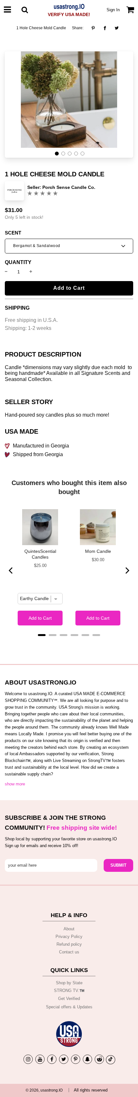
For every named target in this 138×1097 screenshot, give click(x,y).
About (69, 928)
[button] (57, 153)
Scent (13, 232)
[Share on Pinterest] (95, 27)
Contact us (69, 952)
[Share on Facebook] (104, 27)
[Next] (126, 570)
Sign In (113, 9)
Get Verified (69, 998)
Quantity (18, 262)
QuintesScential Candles (40, 554)
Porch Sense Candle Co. (68, 187)
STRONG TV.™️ (69, 990)
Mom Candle (98, 551)
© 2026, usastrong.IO (44, 1090)
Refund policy (69, 944)
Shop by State (69, 982)
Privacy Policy (69, 936)
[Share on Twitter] (116, 27)
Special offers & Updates (69, 1006)
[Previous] (11, 570)
